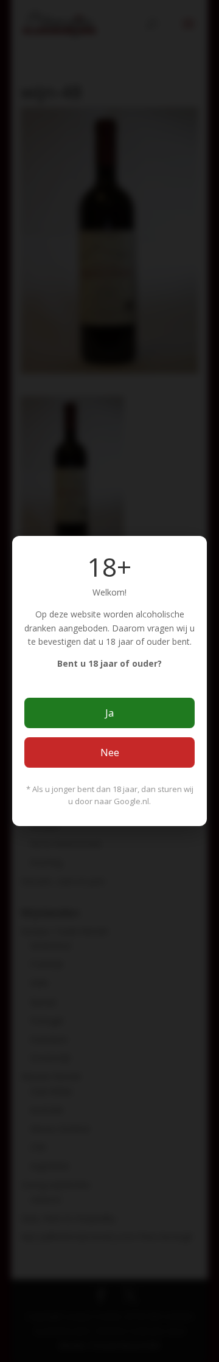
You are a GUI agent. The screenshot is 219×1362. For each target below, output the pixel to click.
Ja (109, 713)
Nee (109, 752)
